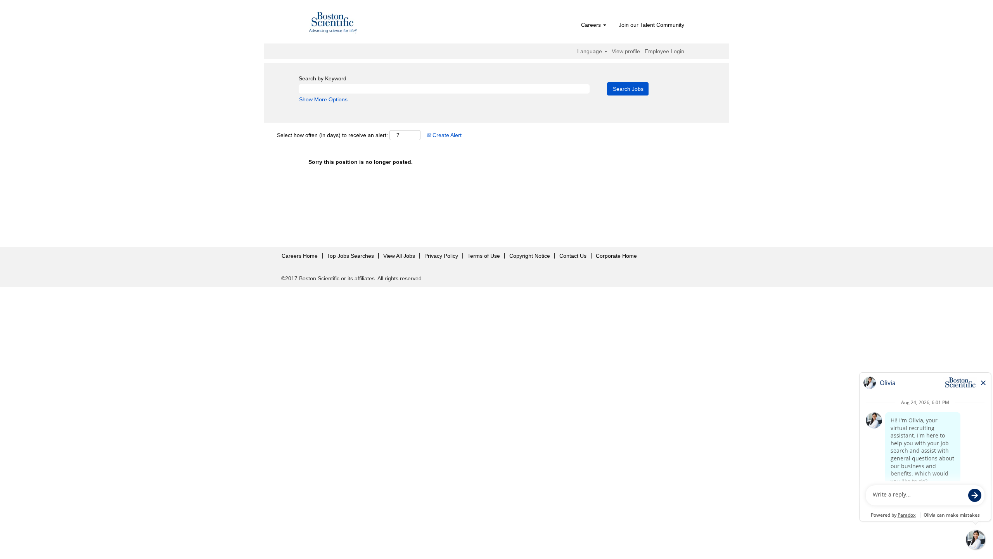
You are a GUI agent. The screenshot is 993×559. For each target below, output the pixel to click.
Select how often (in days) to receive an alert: (332, 135)
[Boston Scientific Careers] (333, 24)
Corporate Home (616, 256)
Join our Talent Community (651, 25)
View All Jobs (399, 256)
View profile (626, 51)
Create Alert (446, 135)
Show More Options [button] (323, 99)
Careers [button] (591, 25)
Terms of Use (483, 256)
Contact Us (572, 256)
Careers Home (300, 256)
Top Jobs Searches (350, 256)
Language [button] (590, 51)
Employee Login (664, 51)
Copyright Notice (529, 256)
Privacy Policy (441, 256)
